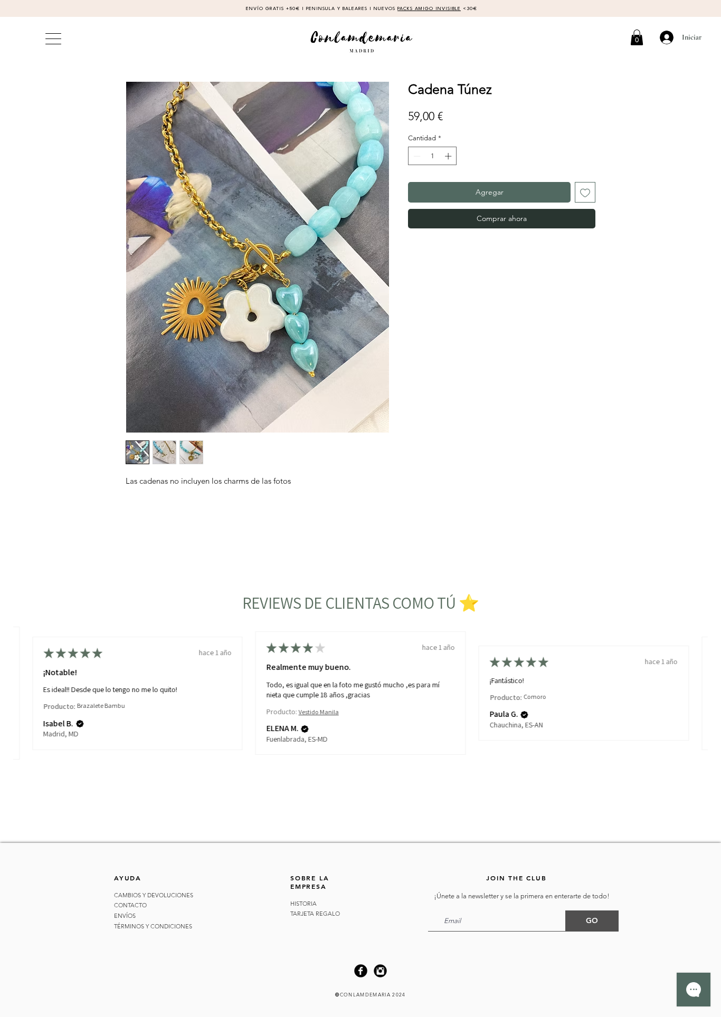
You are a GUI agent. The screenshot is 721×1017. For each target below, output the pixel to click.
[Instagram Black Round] (380, 970)
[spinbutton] (432, 156)
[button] (636, 37)
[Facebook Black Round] (360, 970)
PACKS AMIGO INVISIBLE (429, 8)
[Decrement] (416, 156)
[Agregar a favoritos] (585, 192)
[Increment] (449, 156)
